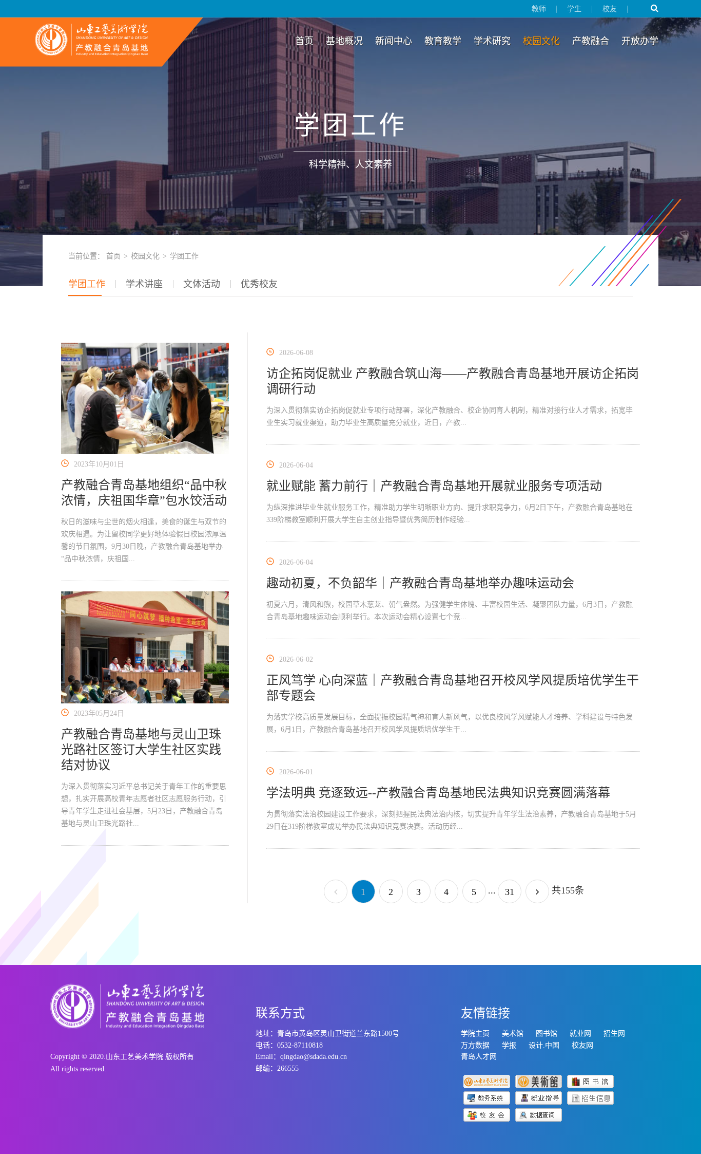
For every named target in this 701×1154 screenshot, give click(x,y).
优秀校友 (259, 284)
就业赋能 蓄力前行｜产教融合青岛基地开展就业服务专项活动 (434, 486)
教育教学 (442, 41)
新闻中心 (393, 41)
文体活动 (201, 284)
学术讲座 (144, 284)
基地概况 (344, 41)
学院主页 (475, 1033)
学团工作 (86, 284)
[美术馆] (538, 1080)
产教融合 (590, 41)
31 (509, 892)
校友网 (582, 1045)
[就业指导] (538, 1097)
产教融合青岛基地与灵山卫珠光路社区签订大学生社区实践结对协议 (141, 750)
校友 (609, 9)
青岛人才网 (479, 1056)
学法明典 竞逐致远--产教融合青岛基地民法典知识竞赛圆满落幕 (438, 792)
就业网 (580, 1033)
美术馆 (512, 1033)
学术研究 (492, 41)
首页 (304, 41)
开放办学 (639, 41)
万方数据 (475, 1045)
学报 (509, 1045)
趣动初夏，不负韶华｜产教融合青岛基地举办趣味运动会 (420, 583)
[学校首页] (486, 1080)
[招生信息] (590, 1097)
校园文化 (541, 41)
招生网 (614, 1033)
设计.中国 (544, 1045)
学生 (574, 9)
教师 (539, 9)
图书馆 (546, 1033)
